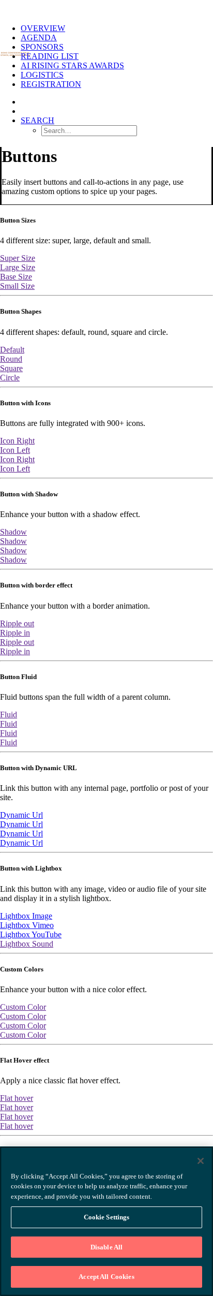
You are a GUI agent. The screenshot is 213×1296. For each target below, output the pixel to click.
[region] (106, 1221)
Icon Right (17, 440)
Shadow (13, 531)
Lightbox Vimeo (27, 925)
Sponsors (42, 46)
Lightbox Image (26, 915)
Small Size (17, 286)
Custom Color (23, 1007)
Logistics (42, 74)
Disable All (106, 1247)
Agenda (39, 37)
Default (12, 349)
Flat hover (16, 1098)
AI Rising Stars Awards (72, 65)
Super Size (17, 258)
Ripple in (15, 632)
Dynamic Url (21, 815)
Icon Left (15, 450)
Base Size (16, 276)
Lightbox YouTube (31, 934)
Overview (43, 28)
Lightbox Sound (26, 943)
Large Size (17, 267)
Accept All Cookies (106, 1276)
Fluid (8, 714)
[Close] (200, 1161)
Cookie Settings (107, 1217)
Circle (10, 377)
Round (11, 359)
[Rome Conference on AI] (106, 8)
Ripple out (17, 623)
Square (11, 368)
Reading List (50, 56)
